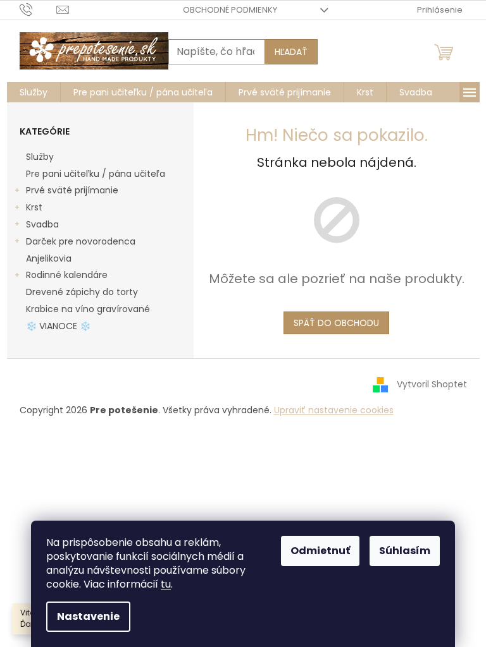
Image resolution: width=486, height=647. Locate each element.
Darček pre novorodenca (80, 241)
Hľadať (291, 51)
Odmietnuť (320, 550)
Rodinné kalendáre (67, 275)
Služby (40, 156)
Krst (34, 207)
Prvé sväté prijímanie (72, 190)
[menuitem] (33, 92)
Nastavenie (88, 616)
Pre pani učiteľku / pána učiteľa (95, 173)
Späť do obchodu (336, 323)
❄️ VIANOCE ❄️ (58, 326)
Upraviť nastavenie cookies (334, 410)
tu (166, 584)
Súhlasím (404, 550)
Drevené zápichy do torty (82, 292)
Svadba (42, 224)
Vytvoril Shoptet (432, 384)
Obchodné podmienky (230, 10)
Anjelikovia (49, 258)
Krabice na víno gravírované (88, 309)
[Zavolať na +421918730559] (38, 9)
